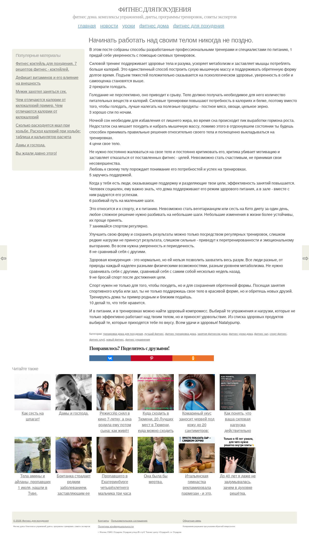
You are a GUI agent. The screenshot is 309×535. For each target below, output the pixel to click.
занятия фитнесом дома (212, 334)
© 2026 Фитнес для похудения (31, 520)
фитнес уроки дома (241, 334)
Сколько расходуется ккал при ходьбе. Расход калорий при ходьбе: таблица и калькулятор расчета (48, 131)
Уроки (128, 25)
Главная (87, 25)
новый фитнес (115, 339)
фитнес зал (261, 334)
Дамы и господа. (30, 145)
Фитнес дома (154, 25)
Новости (109, 25)
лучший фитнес (154, 334)
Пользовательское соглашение (129, 520)
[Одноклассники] (193, 358)
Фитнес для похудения (154, 9)
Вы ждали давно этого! (36, 153)
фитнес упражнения (137, 339)
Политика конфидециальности (116, 526)
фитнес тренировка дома (180, 334)
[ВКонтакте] (110, 358)
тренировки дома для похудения (123, 334)
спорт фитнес (278, 334)
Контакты (103, 520)
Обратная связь (192, 520)
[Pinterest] (151, 358)
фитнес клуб (97, 339)
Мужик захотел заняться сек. (41, 91)
